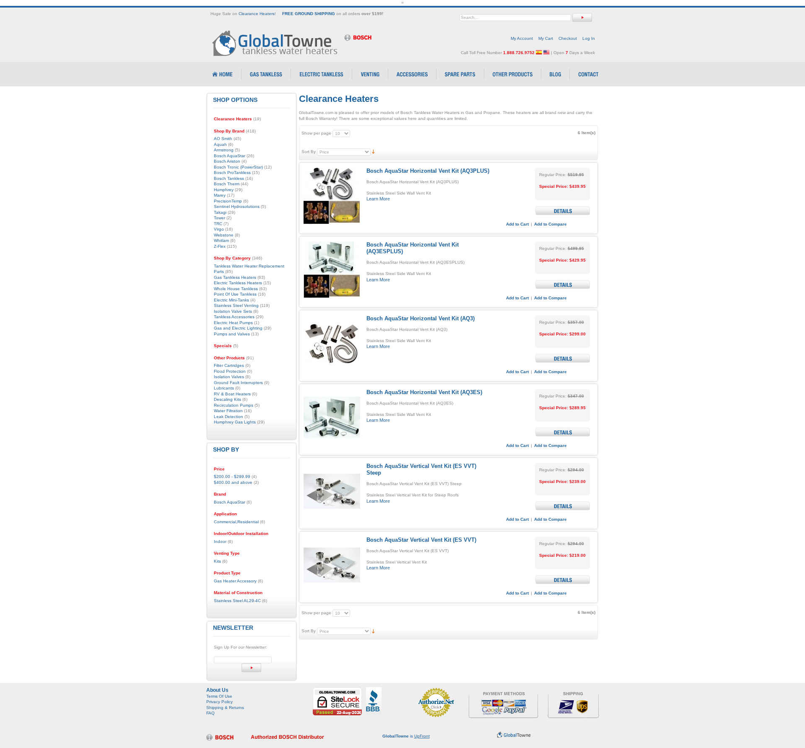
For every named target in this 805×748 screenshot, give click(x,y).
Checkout (567, 38)
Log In (588, 38)
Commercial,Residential (236, 521)
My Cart (545, 38)
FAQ (210, 713)
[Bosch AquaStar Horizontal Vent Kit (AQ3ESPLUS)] (332, 270)
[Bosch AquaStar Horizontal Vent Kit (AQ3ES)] (332, 417)
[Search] (582, 17)
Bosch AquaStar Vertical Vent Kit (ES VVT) (421, 540)
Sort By (308, 151)
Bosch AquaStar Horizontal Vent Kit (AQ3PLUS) (427, 171)
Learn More (378, 198)
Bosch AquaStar (229, 502)
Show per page (316, 133)
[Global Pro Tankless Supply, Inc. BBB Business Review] (374, 690)
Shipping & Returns (225, 707)
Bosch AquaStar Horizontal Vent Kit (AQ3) (420, 318)
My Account (522, 38)
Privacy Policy (219, 701)
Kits (217, 561)
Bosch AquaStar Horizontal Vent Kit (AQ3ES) (424, 392)
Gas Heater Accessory (235, 581)
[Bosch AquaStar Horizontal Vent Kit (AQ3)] (332, 343)
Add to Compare (550, 224)
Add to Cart (517, 224)
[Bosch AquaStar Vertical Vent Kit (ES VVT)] (332, 565)
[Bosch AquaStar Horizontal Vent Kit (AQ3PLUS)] (332, 196)
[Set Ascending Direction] (373, 151)
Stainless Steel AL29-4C (237, 600)
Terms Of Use (219, 696)
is (406, 736)
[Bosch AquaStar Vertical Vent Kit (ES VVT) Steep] (332, 491)
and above (233, 482)
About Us (217, 690)
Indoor (220, 541)
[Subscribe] (251, 667)
